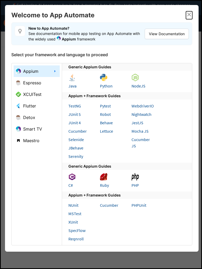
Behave (106, 122)
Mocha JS (140, 131)
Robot (105, 114)
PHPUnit (139, 205)
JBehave (75, 148)
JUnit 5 (74, 114)
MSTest (74, 213)
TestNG (74, 105)
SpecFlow (76, 230)
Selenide (76, 139)
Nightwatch (142, 114)
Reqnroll (76, 238)
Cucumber (77, 131)
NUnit (73, 205)
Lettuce (106, 131)
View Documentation (167, 34)
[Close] (189, 15)
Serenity (75, 156)
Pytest (105, 105)
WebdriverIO (143, 105)
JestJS (137, 122)
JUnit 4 (74, 122)
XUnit (73, 222)
